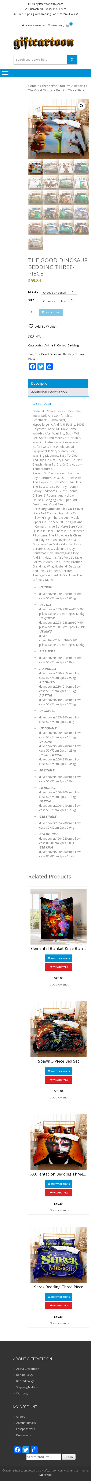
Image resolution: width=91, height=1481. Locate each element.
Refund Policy (25, 1381)
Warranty (22, 1393)
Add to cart (53, 312)
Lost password (25, 1429)
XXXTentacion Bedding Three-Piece (58, 1174)
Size (31, 300)
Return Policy (24, 1375)
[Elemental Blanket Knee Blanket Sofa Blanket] (58, 917)
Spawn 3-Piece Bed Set (58, 1061)
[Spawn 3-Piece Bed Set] (58, 1029)
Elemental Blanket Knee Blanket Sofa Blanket (58, 948)
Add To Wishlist (61, 984)
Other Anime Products (55, 86)
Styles (33, 292)
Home (32, 86)
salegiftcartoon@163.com (47, 4)
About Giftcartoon (27, 1369)
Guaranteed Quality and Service (47, 9)
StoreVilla (45, 1475)
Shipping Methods (28, 1387)
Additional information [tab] (49, 392)
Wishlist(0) (57, 25)
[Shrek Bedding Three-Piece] (58, 1255)
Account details (26, 1423)
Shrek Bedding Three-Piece (58, 1287)
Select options (60, 958)
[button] (81, 106)
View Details (60, 967)
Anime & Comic (55, 345)
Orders (20, 1417)
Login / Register (35, 25)
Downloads (23, 1435)
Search (69, 1457)
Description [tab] (40, 383)
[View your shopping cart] (67, 26)
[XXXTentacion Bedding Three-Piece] (58, 1142)
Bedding (79, 86)
